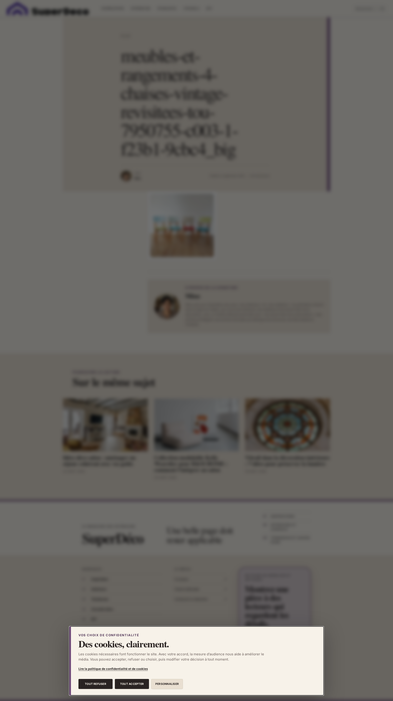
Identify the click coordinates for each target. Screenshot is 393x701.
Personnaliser (167, 684)
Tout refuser (95, 684)
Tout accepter (132, 684)
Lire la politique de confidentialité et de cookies (113, 669)
